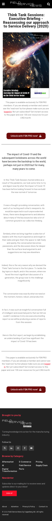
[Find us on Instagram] (18, 448)
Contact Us (43, 507)
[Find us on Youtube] (31, 448)
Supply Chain (42, 465)
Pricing (39, 462)
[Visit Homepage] (26, 4)
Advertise (14, 507)
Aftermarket (8, 462)
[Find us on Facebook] (24, 448)
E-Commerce (25, 462)
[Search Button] (48, 4)
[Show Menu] (3, 4)
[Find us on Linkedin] (11, 448)
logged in (8, 112)
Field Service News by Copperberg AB (21, 512)
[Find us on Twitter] (4, 448)
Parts (21, 469)
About (4, 507)
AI (3, 465)
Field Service (25, 465)
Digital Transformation (9, 470)
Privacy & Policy (28, 507)
